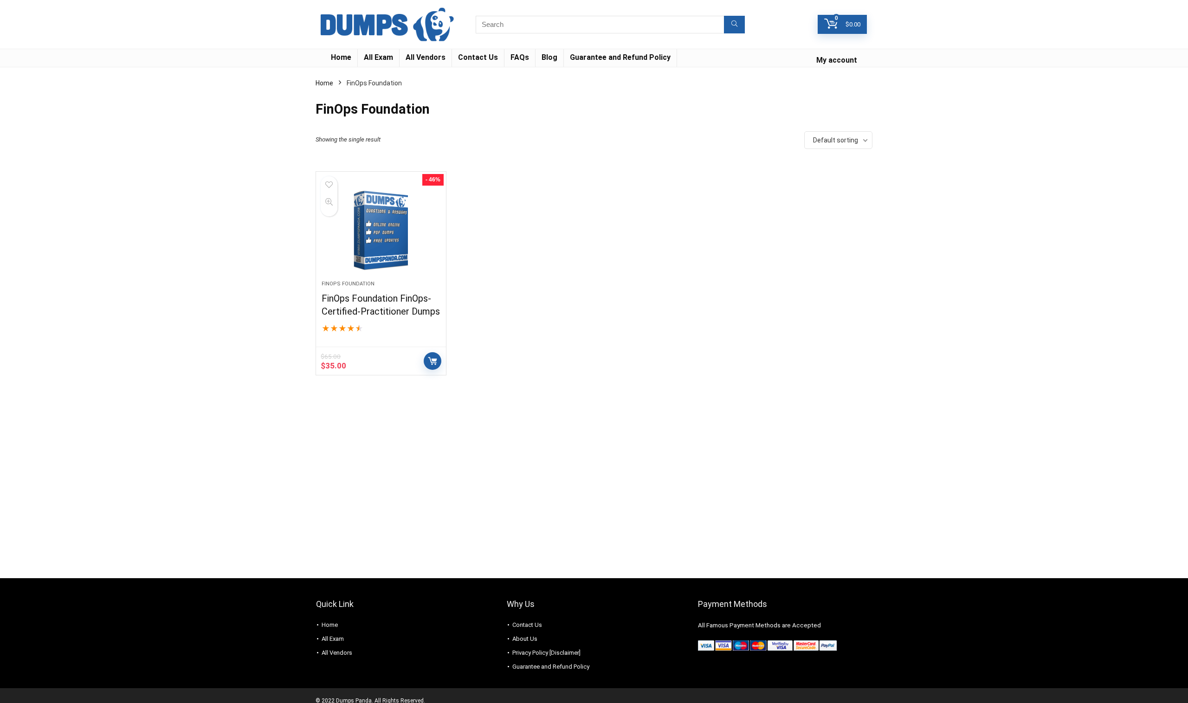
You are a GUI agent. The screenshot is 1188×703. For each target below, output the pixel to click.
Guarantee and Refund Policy (620, 57)
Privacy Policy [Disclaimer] (546, 652)
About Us (524, 638)
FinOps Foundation (348, 284)
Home (341, 57)
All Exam (378, 57)
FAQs (519, 57)
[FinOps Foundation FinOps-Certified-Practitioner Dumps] (381, 230)
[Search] (734, 24)
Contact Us (478, 57)
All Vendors (426, 57)
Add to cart (432, 361)
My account (836, 60)
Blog (549, 57)
